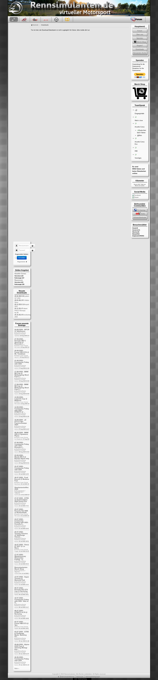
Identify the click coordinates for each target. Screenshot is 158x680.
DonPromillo (17, 494)
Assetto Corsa (19, 345)
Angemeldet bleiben (21, 254)
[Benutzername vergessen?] (32, 245)
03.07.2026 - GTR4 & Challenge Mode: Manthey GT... (21, 634)
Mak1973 (16, 357)
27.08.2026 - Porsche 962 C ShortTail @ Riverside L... (20, 341)
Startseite (35, 25)
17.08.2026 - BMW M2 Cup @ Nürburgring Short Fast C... (21, 374)
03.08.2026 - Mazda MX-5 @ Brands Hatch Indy (21, 456)
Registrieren (21, 262)
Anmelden (21, 258)
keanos (16, 368)
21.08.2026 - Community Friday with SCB (21, 362)
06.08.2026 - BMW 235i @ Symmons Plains (21, 434)
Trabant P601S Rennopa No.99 (20, 311)
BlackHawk (17, 484)
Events (23, 334)
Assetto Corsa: (20, 274)
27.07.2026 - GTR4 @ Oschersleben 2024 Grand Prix (21, 499)
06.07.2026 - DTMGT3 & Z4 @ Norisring (20, 612)
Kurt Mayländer (18, 439)
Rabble (16, 594)
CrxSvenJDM (17, 573)
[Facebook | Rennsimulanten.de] (136, 195)
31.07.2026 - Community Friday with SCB (21, 468)
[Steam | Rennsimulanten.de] (135, 197)
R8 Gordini (17, 347)
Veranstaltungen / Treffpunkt (19, 492)
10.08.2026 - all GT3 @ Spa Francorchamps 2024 (20, 422)
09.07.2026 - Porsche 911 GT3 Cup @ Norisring (21, 589)
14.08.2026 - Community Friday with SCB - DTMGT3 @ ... (21, 409)
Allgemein (17, 571)
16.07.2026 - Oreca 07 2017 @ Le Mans (21, 546)
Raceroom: (18, 280)
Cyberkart (17, 335)
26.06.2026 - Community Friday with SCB (21, 658)
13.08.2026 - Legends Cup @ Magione (20, 398)
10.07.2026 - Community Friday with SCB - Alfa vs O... (21, 600)
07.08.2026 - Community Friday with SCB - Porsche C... (21, 445)
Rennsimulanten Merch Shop (20, 568)
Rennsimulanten (20, 490)
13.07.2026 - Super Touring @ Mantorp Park (21, 578)
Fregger (16, 551)
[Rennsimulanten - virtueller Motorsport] (15, 8)
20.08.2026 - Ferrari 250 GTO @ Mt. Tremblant (21, 352)
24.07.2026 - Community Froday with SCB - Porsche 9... (21, 521)
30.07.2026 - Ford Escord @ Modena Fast (21, 479)
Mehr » (16, 668)
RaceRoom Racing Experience (20, 333)
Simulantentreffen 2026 (21, 488)
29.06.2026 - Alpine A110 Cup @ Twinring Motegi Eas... (21, 647)
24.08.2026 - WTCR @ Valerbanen (21, 330)
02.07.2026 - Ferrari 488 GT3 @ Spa (21, 623)
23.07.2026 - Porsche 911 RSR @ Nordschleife (21, 510)
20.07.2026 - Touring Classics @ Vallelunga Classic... (21, 534)
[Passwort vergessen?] (32, 250)
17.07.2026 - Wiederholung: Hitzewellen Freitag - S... (20, 557)
